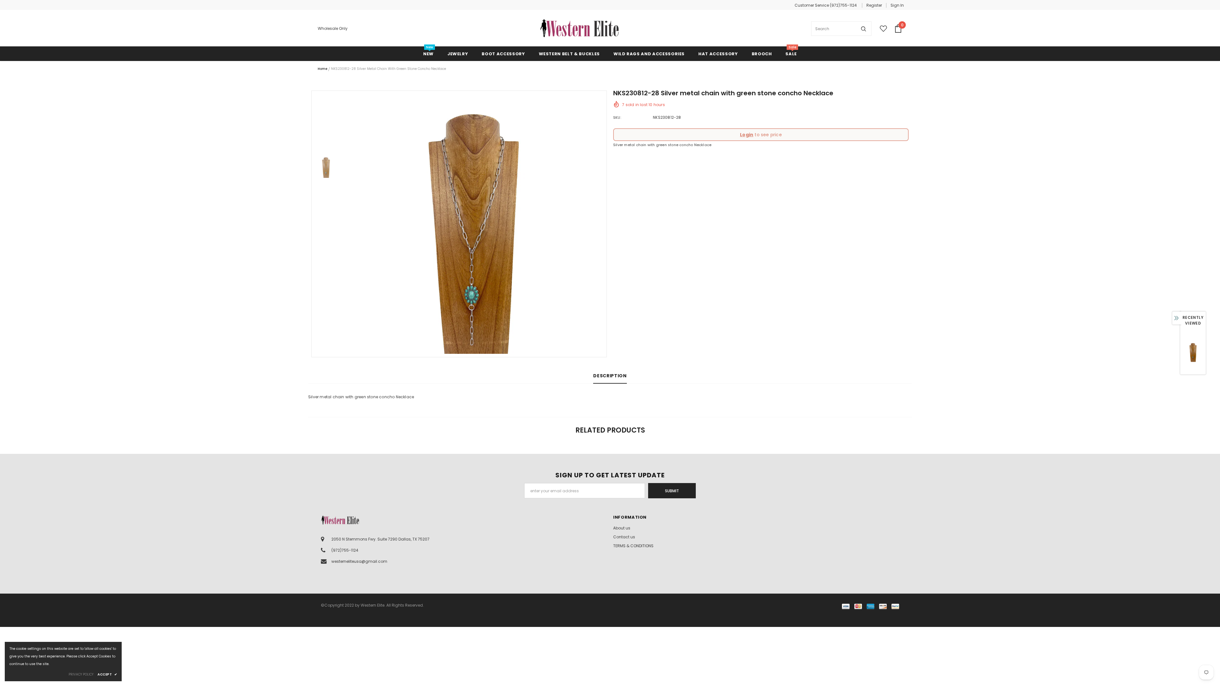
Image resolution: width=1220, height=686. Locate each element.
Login (746, 134)
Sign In (897, 5)
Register (874, 5)
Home (322, 68)
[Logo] (579, 28)
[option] (473, 224)
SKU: (617, 117)
